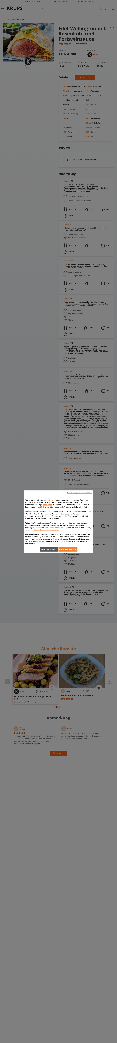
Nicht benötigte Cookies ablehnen (79, 493)
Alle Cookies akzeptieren (68, 549)
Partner (52, 500)
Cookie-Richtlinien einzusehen (46, 530)
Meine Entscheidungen (49, 549)
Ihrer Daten (47, 505)
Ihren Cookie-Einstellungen (55, 527)
